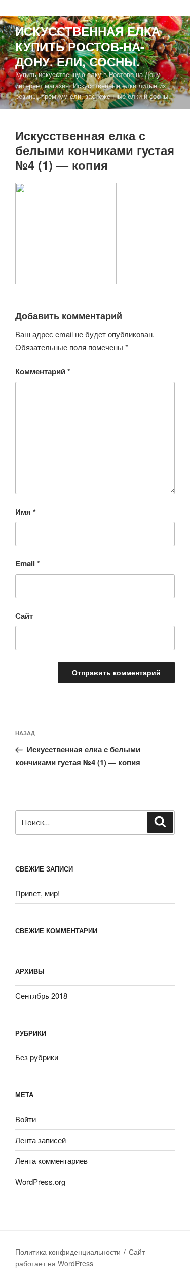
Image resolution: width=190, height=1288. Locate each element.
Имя (25, 511)
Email (27, 563)
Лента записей (40, 1139)
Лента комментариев (51, 1160)
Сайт (24, 615)
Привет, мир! (37, 893)
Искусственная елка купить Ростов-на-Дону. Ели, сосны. (87, 46)
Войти (25, 1119)
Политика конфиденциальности (68, 1251)
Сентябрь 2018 (41, 995)
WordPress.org (40, 1181)
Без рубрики (36, 1057)
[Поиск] (160, 822)
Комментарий (42, 371)
